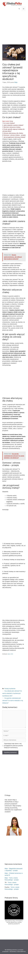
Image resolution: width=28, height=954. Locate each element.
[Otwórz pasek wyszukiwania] (19, 8)
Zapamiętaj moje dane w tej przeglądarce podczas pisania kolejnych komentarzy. (13, 745)
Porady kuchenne (9, 688)
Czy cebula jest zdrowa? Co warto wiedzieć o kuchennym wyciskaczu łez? (12, 693)
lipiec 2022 (10, 654)
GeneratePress (21, 951)
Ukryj (11, 121)
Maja (6, 868)
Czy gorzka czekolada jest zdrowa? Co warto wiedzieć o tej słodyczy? (12, 700)
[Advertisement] (14, 30)
